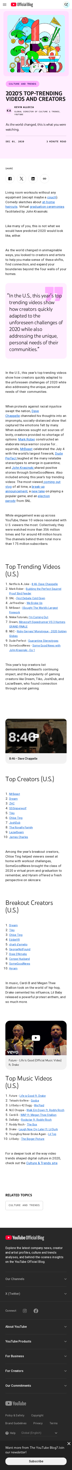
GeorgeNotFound (20, 949)
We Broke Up (35, 603)
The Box (32, 1124)
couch (51, 197)
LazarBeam (16, 832)
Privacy (38, 1423)
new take (38, 491)
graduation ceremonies (47, 207)
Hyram (13, 968)
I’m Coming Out (38, 617)
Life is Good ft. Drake (33, 1095)
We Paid (39, 1105)
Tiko (12, 813)
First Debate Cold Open (30, 598)
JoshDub (14, 822)
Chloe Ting (16, 817)
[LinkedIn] (33, 178)
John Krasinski (23, 468)
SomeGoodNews (19, 963)
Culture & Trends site (41, 1163)
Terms (54, 1423)
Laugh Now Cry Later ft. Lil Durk (38, 1129)
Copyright (37, 1415)
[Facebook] (10, 178)
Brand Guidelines (15, 1423)
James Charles (18, 837)
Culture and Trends (24, 1205)
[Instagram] (24, 1311)
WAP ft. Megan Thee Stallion (39, 1114)
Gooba (35, 1100)
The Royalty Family (21, 827)
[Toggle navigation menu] (4, 4)
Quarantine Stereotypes (43, 640)
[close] (69, 1444)
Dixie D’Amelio (18, 954)
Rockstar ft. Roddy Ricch (36, 1119)
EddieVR (14, 939)
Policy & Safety (14, 1415)
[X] (21, 178)
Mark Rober (26, 439)
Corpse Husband (19, 958)
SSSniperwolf (17, 808)
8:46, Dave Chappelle (45, 584)
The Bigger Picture (33, 1138)
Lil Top (52, 1134)
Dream (13, 798)
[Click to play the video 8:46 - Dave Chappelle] (36, 736)
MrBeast (26, 449)
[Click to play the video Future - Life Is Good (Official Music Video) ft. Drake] (36, 1038)
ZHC (12, 803)
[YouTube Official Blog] (22, 4)
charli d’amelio (18, 944)
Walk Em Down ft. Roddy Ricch (45, 1110)
